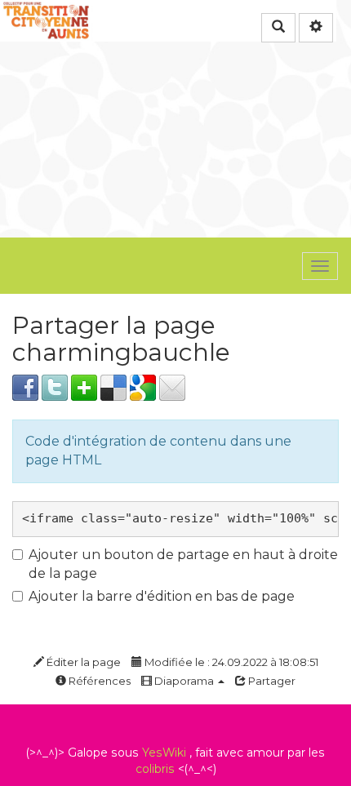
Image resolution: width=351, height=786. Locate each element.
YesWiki (164, 752)
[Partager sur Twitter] (55, 386)
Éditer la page (82, 661)
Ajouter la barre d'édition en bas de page (162, 596)
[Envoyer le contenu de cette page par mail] (172, 386)
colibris (155, 768)
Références (98, 680)
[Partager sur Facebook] (25, 386)
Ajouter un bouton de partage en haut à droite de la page (183, 564)
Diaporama (184, 680)
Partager (270, 680)
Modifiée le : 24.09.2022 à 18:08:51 (230, 661)
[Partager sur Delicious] (113, 386)
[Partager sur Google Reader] (143, 386)
